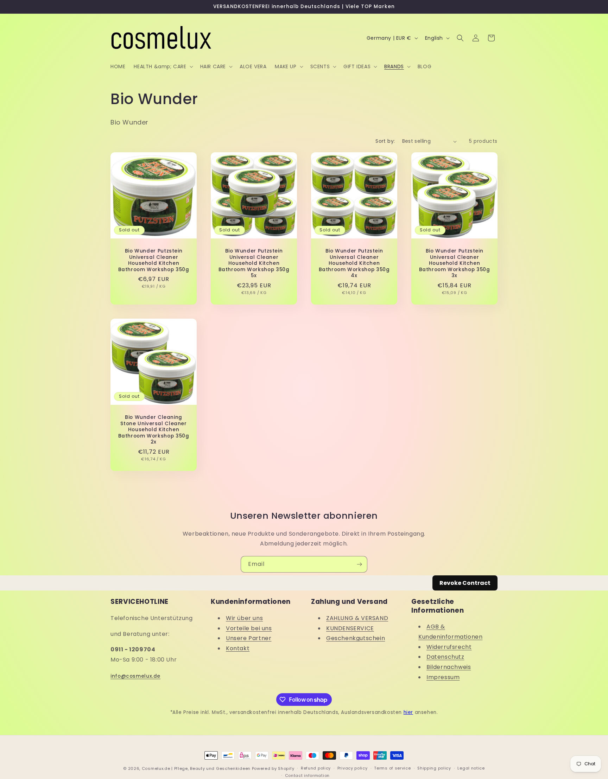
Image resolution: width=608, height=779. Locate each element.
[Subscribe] (359, 564)
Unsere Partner (248, 638)
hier (408, 712)
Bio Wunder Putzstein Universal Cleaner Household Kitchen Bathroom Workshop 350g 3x (454, 263)
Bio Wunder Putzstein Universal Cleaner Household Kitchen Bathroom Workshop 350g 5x (254, 263)
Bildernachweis (448, 667)
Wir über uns (244, 618)
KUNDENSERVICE (350, 628)
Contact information (307, 775)
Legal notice (470, 768)
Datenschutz (445, 657)
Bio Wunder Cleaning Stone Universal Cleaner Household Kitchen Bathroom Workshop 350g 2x (153, 429)
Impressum (443, 677)
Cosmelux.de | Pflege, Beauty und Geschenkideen (196, 768)
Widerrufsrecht (448, 647)
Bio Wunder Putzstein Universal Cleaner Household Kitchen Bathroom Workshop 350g (153, 260)
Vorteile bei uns (249, 628)
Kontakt (237, 648)
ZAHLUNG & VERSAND (357, 618)
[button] (162, 66)
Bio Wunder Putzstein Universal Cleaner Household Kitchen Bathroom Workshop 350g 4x (354, 263)
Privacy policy (352, 768)
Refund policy (316, 768)
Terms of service (392, 768)
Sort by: (385, 141)
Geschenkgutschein (355, 638)
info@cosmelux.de (135, 676)
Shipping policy (434, 768)
